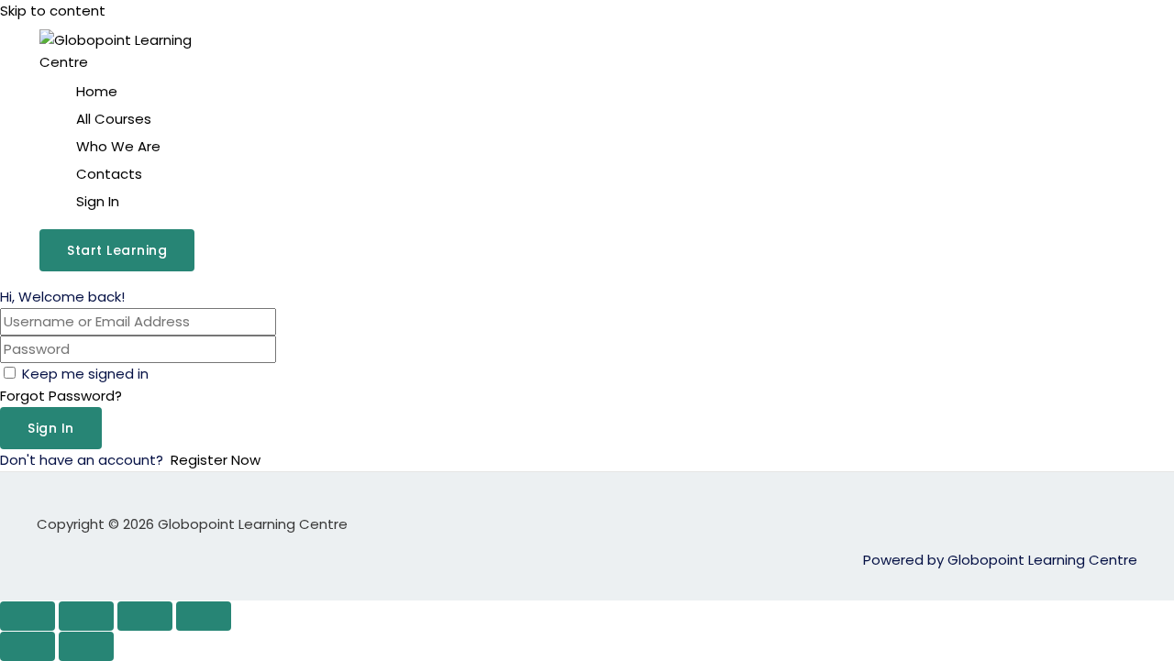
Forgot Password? (61, 395)
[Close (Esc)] (203, 616)
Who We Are (118, 146)
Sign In (97, 201)
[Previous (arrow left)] (27, 646)
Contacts (109, 173)
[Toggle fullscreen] (86, 616)
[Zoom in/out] (27, 616)
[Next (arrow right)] (86, 646)
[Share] (144, 616)
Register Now (215, 459)
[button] (116, 250)
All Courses (113, 118)
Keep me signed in (85, 373)
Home (96, 91)
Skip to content (52, 10)
